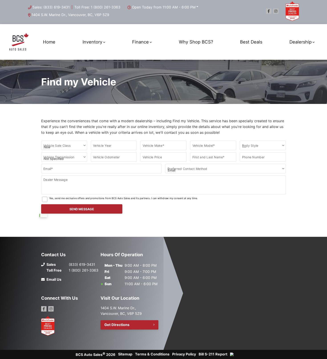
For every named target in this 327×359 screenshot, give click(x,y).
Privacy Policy (184, 354)
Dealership (300, 42)
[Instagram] (276, 11)
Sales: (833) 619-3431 (51, 7)
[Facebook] (268, 11)
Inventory (92, 42)
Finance (140, 42)
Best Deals (251, 42)
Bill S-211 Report (213, 354)
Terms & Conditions (152, 354)
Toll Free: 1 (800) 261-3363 (97, 7)
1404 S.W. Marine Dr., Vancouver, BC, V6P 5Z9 (70, 14)
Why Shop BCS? (196, 42)
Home (49, 42)
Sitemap (125, 354)
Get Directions (116, 324)
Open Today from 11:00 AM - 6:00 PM (164, 7)
